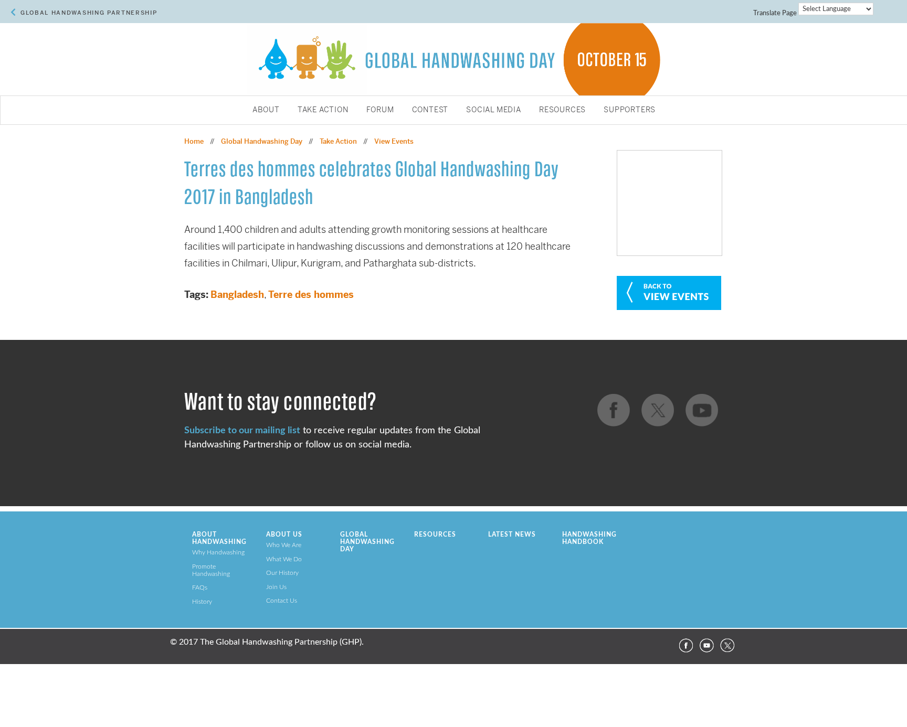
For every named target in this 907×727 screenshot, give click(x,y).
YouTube (706, 645)
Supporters (630, 110)
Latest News (512, 534)
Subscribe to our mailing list (242, 430)
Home (194, 141)
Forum (380, 110)
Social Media (493, 110)
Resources (562, 110)
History (202, 601)
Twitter (727, 645)
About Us (284, 534)
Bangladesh (237, 294)
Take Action (323, 110)
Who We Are (283, 545)
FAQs (199, 587)
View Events (394, 141)
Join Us (276, 587)
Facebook (685, 645)
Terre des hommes (311, 294)
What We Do (284, 559)
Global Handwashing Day (261, 141)
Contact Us (281, 600)
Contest (430, 110)
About (266, 110)
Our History (282, 573)
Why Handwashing (218, 552)
